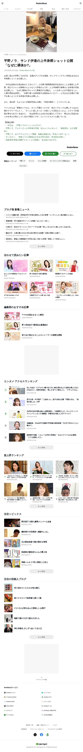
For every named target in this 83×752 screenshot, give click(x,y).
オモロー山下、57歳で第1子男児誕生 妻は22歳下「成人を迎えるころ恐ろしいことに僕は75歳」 (68, 499)
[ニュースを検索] (80, 3)
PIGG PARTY (9, 706)
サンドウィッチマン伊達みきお (60, 161)
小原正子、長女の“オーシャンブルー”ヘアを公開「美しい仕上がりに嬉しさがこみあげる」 (39, 227)
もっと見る (41, 246)
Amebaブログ (48, 697)
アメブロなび (10, 715)
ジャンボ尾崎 (42, 161)
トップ (6, 9)
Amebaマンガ (48, 706)
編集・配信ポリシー (43, 725)
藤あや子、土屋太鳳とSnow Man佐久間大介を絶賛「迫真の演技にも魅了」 (33, 233)
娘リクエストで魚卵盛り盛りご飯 (28, 598)
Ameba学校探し (48, 715)
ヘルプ (55, 725)
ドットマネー (47, 692)
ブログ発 (29, 9)
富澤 (74, 161)
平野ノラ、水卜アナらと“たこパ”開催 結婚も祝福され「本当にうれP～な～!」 (38, 134)
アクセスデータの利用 (55, 729)
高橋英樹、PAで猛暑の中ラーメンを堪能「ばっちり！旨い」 (28, 221)
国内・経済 (65, 9)
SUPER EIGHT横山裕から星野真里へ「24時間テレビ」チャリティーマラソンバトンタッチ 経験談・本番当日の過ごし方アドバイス (52, 412)
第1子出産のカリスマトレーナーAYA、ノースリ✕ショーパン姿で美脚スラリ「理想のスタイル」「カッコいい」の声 (43, 478)
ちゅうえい (23, 166)
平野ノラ (22, 161)
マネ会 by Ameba (11, 697)
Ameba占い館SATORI (50, 710)
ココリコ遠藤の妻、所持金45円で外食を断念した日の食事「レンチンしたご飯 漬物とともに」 (40, 215)
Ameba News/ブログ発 (27, 70)
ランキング (77, 9)
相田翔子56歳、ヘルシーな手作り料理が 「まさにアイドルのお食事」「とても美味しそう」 (42, 499)
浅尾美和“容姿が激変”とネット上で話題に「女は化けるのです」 (32, 140)
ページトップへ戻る (41, 679)
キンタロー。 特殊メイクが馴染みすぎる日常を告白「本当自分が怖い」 (36, 137)
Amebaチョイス (10, 692)
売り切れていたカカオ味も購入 (27, 588)
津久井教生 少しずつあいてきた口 (28, 628)
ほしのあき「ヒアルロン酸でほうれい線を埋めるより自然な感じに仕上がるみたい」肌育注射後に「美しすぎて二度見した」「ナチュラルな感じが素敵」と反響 (53, 389)
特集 (41, 9)
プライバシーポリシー (37, 729)
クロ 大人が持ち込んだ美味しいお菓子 (30, 608)
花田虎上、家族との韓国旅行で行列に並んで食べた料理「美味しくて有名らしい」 (36, 239)
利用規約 (24, 729)
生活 (53, 9)
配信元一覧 (29, 725)
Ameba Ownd (10, 701)
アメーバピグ (47, 701)
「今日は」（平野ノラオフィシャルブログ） (24, 125)
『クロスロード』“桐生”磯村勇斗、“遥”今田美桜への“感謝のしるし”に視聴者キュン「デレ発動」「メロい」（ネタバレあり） (17, 500)
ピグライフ (9, 710)
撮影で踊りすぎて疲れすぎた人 (27, 618)
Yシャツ (31, 161)
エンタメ (18, 9)
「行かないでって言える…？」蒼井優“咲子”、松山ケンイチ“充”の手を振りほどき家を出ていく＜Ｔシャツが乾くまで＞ (17, 478)
